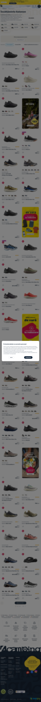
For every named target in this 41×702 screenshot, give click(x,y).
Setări (11, 357)
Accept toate (28, 357)
